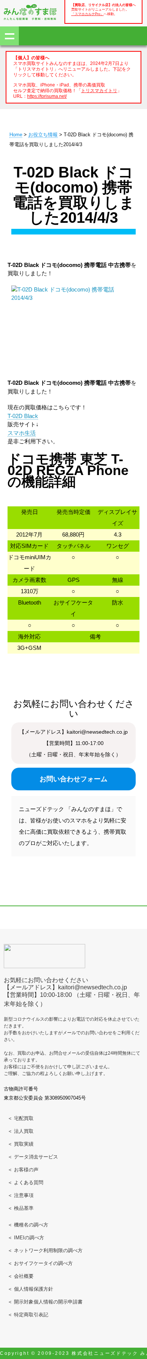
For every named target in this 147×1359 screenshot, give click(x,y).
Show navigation (9, 35)
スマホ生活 (22, 433)
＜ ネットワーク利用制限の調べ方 (45, 1250)
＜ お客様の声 (23, 1169)
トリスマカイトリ (99, 90)
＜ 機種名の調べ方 (28, 1225)
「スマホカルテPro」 (87, 14)
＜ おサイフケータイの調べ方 (40, 1263)
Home (15, 134)
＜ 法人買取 (21, 1131)
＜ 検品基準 (21, 1208)
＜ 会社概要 (21, 1276)
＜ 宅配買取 (21, 1118)
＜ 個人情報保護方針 (30, 1289)
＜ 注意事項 (21, 1195)
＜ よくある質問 (25, 1182)
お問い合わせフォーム (73, 779)
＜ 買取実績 (21, 1144)
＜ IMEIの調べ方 (26, 1237)
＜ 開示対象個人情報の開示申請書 (45, 1302)
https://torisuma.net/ (47, 96)
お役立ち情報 (43, 134)
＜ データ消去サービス (33, 1157)
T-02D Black (23, 416)
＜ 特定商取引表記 (28, 1314)
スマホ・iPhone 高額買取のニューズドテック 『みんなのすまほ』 (30, 12)
